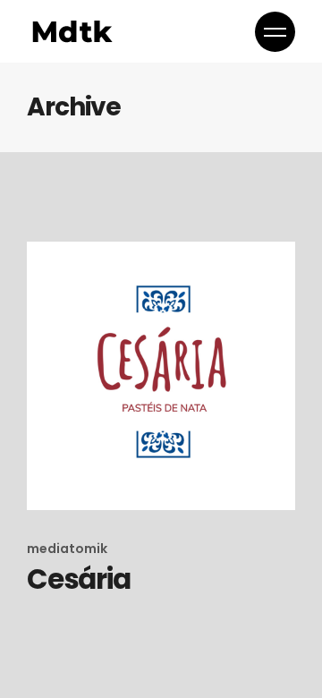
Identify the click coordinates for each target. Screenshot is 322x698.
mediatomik (67, 549)
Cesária (78, 579)
